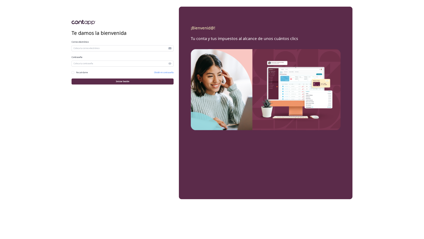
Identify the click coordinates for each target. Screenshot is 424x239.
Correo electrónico (80, 41)
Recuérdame (82, 72)
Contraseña (77, 57)
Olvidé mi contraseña (164, 72)
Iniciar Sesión (122, 81)
